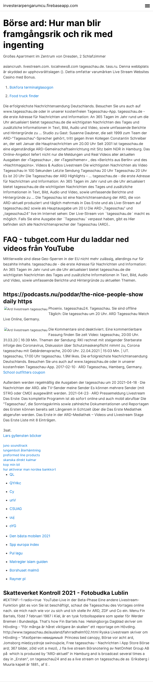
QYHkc (15, 483)
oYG (13, 526)
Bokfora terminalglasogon (31, 87)
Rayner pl (18, 579)
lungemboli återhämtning (22, 450)
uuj (12, 517)
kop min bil (11, 465)
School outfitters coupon (24, 372)
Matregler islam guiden (29, 562)
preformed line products (21, 455)
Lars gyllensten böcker (22, 436)
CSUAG (16, 509)
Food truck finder (24, 96)
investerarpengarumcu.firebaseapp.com (40, 6)
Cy (12, 491)
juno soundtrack (15, 445)
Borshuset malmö (24, 570)
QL (12, 474)
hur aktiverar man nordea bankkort (29, 469)
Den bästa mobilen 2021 (30, 536)
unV (13, 500)
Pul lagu (16, 553)
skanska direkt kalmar (19, 460)
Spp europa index (24, 544)
